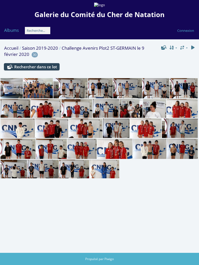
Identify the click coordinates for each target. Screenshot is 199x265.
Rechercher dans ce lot (35, 66)
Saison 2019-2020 (40, 48)
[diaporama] (193, 48)
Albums (11, 30)
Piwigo (109, 259)
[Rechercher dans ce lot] (163, 48)
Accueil (11, 48)
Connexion (185, 30)
